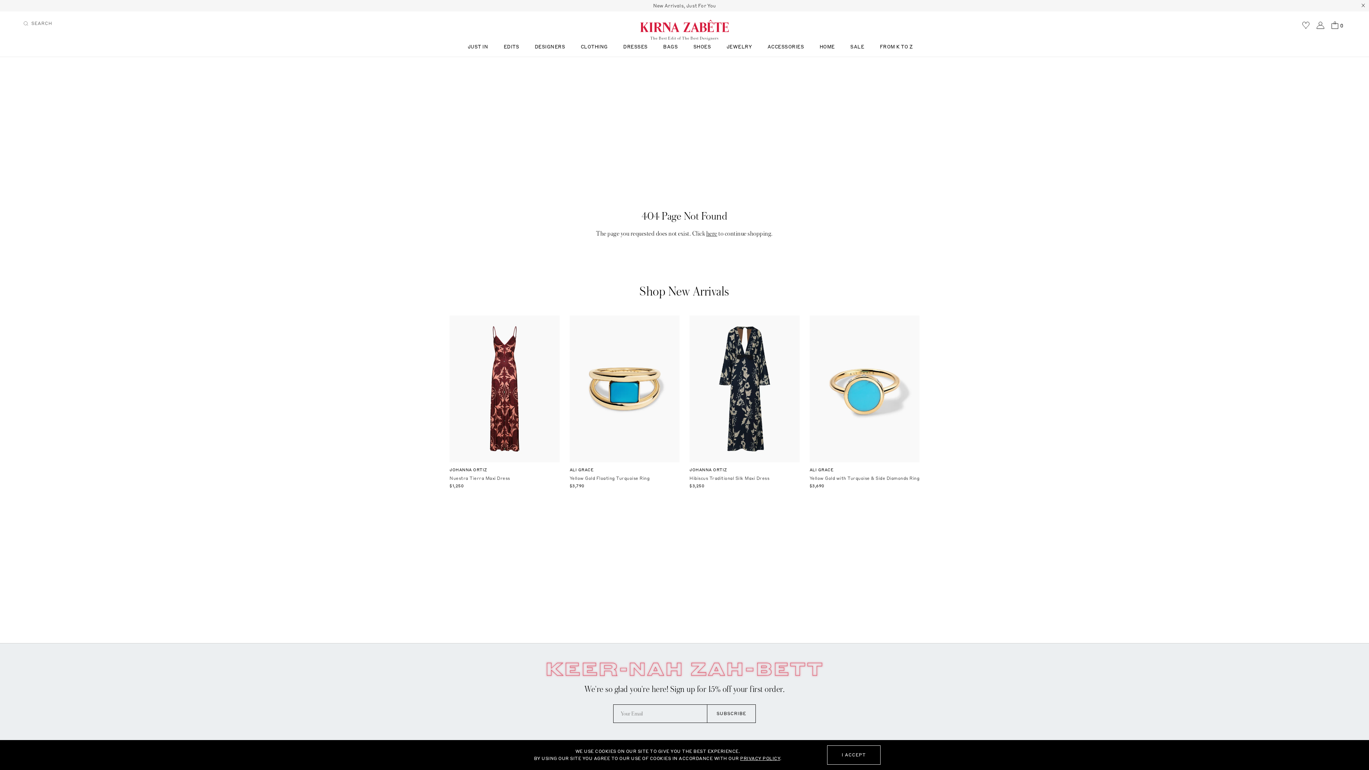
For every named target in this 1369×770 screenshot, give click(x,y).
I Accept (854, 755)
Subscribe (731, 713)
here (711, 233)
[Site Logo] (684, 25)
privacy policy (760, 758)
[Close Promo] (1363, 5)
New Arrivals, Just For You (684, 5)
